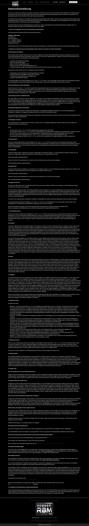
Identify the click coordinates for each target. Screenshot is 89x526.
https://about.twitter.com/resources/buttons (64, 261)
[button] (55, 2)
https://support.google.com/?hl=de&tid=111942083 (60, 437)
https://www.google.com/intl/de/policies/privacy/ (21, 484)
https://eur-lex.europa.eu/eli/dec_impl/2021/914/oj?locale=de (22, 479)
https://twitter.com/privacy (18, 271)
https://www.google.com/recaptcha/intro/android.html (46, 208)
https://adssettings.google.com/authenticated (19, 163)
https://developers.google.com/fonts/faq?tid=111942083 (50, 443)
